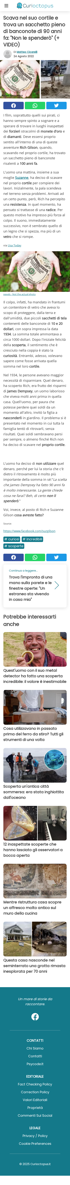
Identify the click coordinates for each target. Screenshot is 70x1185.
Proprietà (35, 1107)
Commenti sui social (35, 1115)
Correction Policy (35, 1092)
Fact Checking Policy (35, 1084)
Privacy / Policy (35, 1135)
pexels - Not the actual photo (19, 294)
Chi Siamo (35, 1048)
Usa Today (14, 245)
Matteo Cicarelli (27, 52)
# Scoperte (13, 546)
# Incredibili (32, 539)
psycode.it (35, 1064)
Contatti (35, 1056)
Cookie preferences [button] (35, 1143)
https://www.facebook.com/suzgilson (29, 531)
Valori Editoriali (35, 1100)
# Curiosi (11, 539)
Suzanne (21, 177)
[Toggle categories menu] (6, 5)
